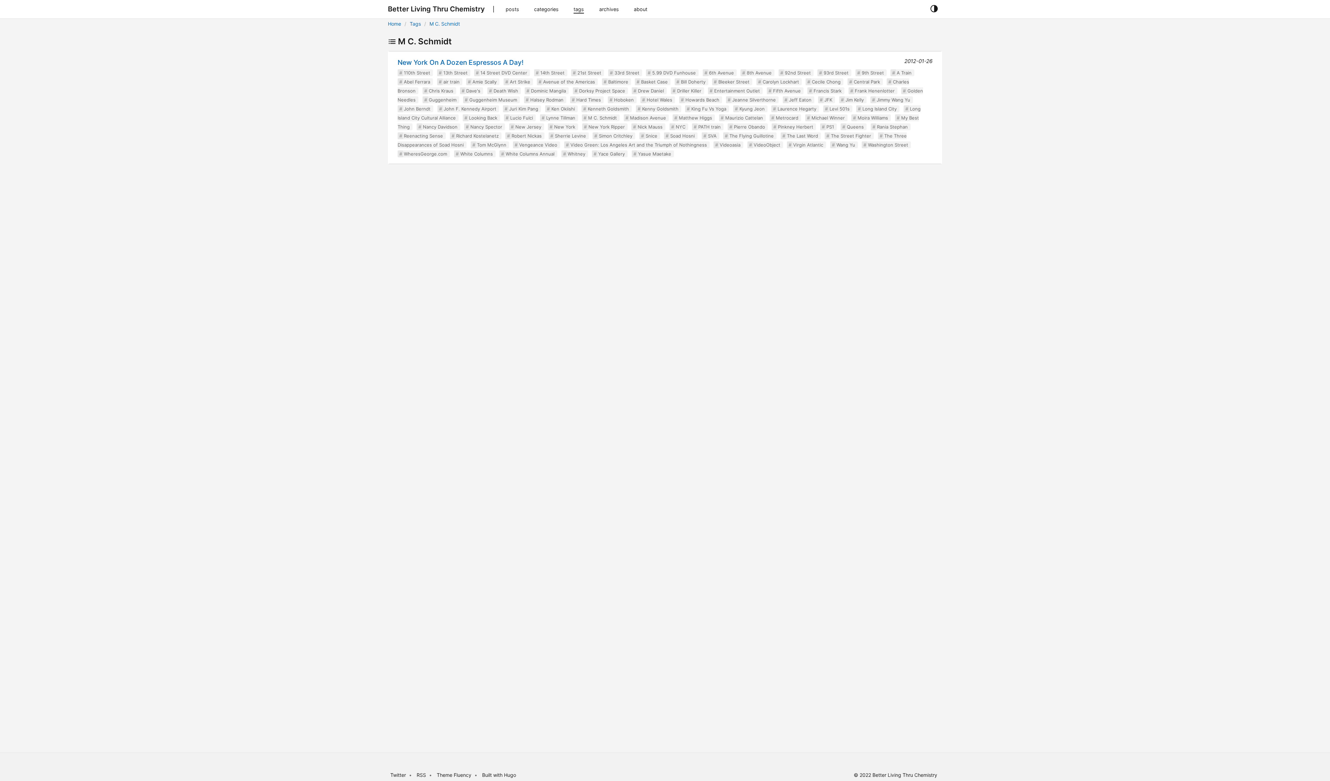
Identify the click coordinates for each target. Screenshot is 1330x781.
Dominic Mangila (548, 91)
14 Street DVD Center (503, 73)
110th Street (417, 73)
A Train (904, 73)
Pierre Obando (749, 127)
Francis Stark (828, 91)
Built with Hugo (499, 775)
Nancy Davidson (440, 127)
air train (451, 82)
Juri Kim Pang (523, 109)
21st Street (589, 73)
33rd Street (626, 73)
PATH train (709, 127)
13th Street (455, 73)
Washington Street (888, 145)
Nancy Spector (486, 127)
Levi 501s (840, 109)
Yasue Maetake (654, 154)
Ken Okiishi (563, 109)
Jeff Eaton (800, 100)
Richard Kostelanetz (477, 136)
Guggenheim (442, 100)
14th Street (552, 73)
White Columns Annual (530, 154)
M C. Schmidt (444, 24)
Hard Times (588, 100)
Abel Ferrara (417, 82)
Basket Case (654, 82)
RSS (421, 775)
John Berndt (417, 109)
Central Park (867, 82)
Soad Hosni (682, 136)
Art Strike (520, 82)
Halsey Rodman (547, 100)
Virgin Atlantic (808, 145)
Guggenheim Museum (493, 100)
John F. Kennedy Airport (470, 109)
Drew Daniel (651, 91)
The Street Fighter (851, 136)
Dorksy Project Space (602, 91)
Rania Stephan (892, 127)
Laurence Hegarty (797, 109)
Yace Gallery (611, 154)
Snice (651, 136)
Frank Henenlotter (875, 91)
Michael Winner (828, 118)
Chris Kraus (441, 91)
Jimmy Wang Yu (893, 100)
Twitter (398, 775)
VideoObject (767, 145)
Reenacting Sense (423, 136)
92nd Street (798, 73)
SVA (712, 136)
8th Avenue (759, 73)
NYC (680, 127)
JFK (828, 100)
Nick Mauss (650, 127)
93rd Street (836, 73)
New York (564, 127)
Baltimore (618, 82)
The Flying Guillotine (751, 136)
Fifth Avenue (787, 91)
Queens (855, 127)
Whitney (576, 154)
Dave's (473, 91)
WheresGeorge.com (425, 154)
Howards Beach (702, 100)
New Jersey (528, 127)
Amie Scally (484, 82)
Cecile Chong (826, 82)
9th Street (873, 73)
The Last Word (802, 136)
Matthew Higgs (695, 118)
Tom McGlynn (491, 145)
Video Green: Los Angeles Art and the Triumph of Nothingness (638, 145)
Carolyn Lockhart (781, 82)
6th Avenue (721, 73)
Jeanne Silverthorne (754, 100)
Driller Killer (689, 91)
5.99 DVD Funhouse (674, 73)
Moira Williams (873, 118)
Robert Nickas (527, 136)
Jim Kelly (854, 100)
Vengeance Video (538, 145)
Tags (415, 24)
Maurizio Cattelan (744, 118)
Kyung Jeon (752, 109)
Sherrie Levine (570, 136)
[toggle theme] (934, 9)
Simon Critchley (615, 136)
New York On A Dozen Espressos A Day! (461, 62)
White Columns (476, 154)
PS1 (830, 127)
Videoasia (730, 145)
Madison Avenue (648, 118)
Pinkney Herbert (795, 127)
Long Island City (879, 109)
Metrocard (787, 118)
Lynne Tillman (560, 118)
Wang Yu (845, 145)
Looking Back (483, 118)
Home (394, 24)
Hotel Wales (659, 100)
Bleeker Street (734, 82)
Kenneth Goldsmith (608, 109)
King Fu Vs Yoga (708, 109)
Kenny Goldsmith (660, 109)
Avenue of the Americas (569, 82)
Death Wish (506, 91)
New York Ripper (606, 127)
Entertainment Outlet (737, 91)
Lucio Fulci (521, 118)
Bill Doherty (693, 82)
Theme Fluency (455, 775)
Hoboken (624, 100)
